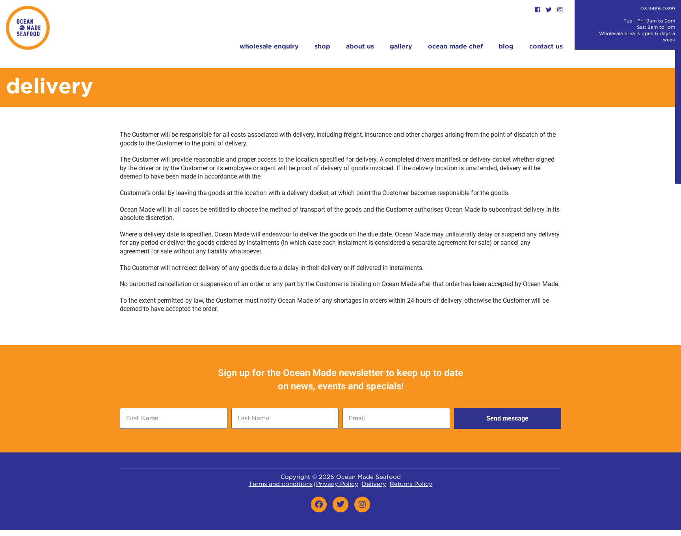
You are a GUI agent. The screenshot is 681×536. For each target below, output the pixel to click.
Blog (506, 47)
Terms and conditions (281, 484)
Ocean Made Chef (455, 47)
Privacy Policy (337, 484)
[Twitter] (340, 504)
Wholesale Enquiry (269, 47)
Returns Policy (411, 484)
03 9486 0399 (657, 9)
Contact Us (546, 47)
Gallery (401, 47)
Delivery (374, 484)
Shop (322, 47)
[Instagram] (362, 504)
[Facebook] (319, 504)
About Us (360, 47)
